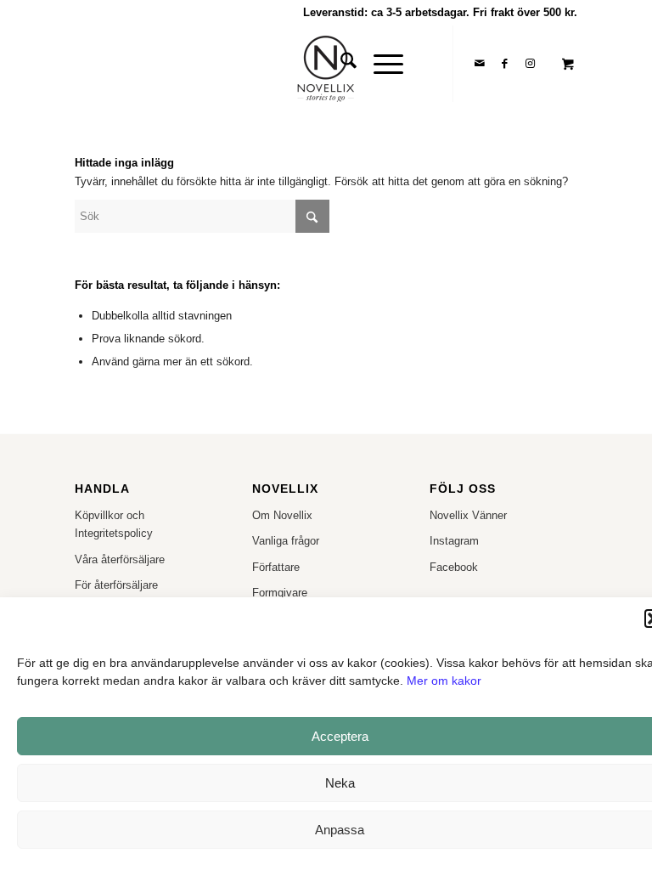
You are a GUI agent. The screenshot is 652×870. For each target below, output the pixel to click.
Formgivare (279, 592)
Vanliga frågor (285, 540)
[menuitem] (340, 63)
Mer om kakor (444, 680)
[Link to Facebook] (505, 63)
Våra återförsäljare (120, 559)
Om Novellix (282, 515)
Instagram (454, 540)
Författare (276, 567)
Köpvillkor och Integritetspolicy (114, 524)
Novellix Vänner (468, 515)
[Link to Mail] (479, 63)
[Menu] (380, 63)
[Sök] (340, 63)
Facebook (454, 567)
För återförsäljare (116, 585)
